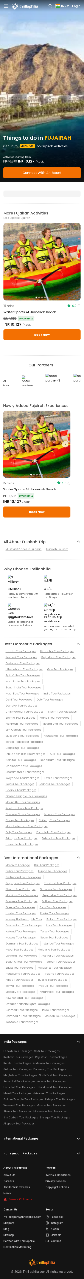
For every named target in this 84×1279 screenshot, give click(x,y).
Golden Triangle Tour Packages (26, 796)
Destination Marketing (17, 1247)
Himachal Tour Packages (57, 651)
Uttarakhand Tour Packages (24, 669)
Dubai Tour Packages (20, 871)
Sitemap (8, 1235)
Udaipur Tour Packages (21, 790)
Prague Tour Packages (53, 986)
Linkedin (56, 1235)
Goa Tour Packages (60, 669)
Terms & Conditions (58, 1175)
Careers (8, 1181)
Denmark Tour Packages (22, 1010)
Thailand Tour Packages (60, 883)
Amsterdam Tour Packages (24, 925)
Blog (6, 1229)
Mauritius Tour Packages (22, 895)
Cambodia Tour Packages (23, 1016)
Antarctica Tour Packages (57, 992)
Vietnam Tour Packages (21, 955)
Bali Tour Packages (46, 865)
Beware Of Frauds (20, 1199)
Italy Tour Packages (59, 925)
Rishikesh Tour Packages (22, 723)
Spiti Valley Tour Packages (23, 675)
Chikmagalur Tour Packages (25, 711)
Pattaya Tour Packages (57, 901)
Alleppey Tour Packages (19, 1123)
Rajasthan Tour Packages (58, 657)
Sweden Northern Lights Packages (28, 1004)
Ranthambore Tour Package (24, 808)
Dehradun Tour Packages (58, 838)
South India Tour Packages (23, 687)
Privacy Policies (55, 1181)
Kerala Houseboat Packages (24, 742)
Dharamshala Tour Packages (25, 772)
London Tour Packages (21, 913)
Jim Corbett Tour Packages (23, 730)
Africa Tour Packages (20, 980)
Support (8, 1222)
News (7, 1193)
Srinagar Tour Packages (21, 838)
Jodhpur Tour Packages (54, 784)
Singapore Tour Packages (23, 883)
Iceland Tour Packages (21, 931)
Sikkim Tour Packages (62, 711)
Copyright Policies (57, 1187)
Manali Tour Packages (54, 717)
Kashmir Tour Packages (21, 657)
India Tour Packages (57, 693)
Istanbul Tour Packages (58, 943)
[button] (8, 444)
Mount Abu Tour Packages (23, 802)
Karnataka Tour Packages (53, 832)
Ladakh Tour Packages (21, 651)
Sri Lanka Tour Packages (56, 889)
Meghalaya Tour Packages (60, 723)
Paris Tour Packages (53, 907)
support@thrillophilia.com (25, 1216)
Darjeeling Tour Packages (22, 748)
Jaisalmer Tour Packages (49, 1093)
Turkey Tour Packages (54, 931)
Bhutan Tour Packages (21, 889)
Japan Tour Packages (61, 961)
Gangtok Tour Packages (21, 705)
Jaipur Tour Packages (20, 784)
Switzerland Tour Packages (23, 877)
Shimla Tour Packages (20, 717)
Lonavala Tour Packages (22, 844)
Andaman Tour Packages (23, 663)
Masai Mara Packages (20, 992)
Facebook (57, 1216)
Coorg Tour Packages (20, 820)
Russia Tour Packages (52, 980)
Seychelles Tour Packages (59, 895)
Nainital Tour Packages (21, 760)
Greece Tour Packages (20, 907)
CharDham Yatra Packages (24, 766)
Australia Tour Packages (58, 955)
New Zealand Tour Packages (24, 998)
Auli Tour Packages (62, 754)
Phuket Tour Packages (54, 913)
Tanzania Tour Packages (22, 1022)
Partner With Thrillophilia (19, 1241)
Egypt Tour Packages (19, 967)
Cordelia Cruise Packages (23, 814)
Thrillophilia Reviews (16, 1187)
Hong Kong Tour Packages (23, 974)
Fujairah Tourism (57, 549)
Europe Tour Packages (52, 871)
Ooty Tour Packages (50, 699)
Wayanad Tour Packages (22, 778)
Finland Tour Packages (62, 919)
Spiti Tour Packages (47, 1051)
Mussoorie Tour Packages (22, 736)
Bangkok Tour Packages (21, 901)
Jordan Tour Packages (60, 1016)
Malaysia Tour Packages (54, 949)
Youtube (56, 1241)
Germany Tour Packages (22, 943)
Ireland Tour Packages (60, 974)
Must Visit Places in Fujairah (24, 549)
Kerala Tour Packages (58, 778)
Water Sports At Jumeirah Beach (29, 312)
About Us (9, 1175)
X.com (55, 1229)
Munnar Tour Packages (59, 814)
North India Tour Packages (23, 681)
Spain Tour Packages (54, 937)
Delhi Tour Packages (19, 699)
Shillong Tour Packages (54, 820)
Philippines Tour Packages (55, 967)
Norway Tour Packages (21, 937)
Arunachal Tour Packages (61, 736)
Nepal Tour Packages (19, 949)
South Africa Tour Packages (24, 961)
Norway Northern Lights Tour (24, 919)
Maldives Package (18, 865)
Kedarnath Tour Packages (57, 760)
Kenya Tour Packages (20, 986)
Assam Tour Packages (51, 1081)
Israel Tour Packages (56, 1010)
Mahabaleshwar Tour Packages (27, 826)
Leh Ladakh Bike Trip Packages (25, 754)
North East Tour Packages (22, 693)
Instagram (57, 1222)
